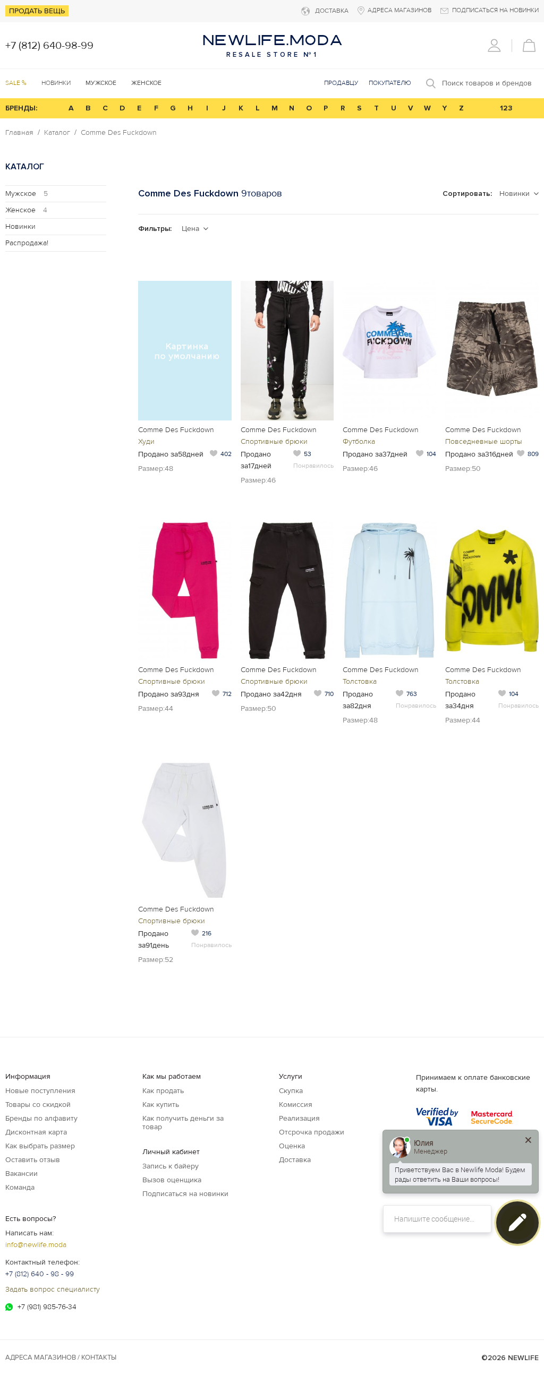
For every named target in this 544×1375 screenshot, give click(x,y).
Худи (146, 441)
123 (506, 108)
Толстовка (360, 681)
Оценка (292, 1145)
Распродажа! (26, 242)
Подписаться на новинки (185, 1193)
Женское (26, 209)
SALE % (16, 83)
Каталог (57, 132)
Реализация (299, 1118)
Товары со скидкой (38, 1104)
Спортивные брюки (274, 441)
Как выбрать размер (40, 1145)
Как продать (163, 1090)
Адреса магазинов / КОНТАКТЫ (60, 1357)
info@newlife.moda (35, 1244)
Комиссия (295, 1104)
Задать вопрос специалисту (52, 1289)
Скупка (291, 1090)
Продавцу (341, 83)
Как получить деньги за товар (183, 1122)
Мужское (26, 193)
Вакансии (21, 1173)
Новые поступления (40, 1090)
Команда (20, 1187)
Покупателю (390, 83)
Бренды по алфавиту (41, 1118)
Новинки (56, 83)
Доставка (295, 1159)
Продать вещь (37, 10)
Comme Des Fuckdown (119, 132)
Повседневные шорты (483, 441)
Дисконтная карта (36, 1132)
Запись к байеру (170, 1166)
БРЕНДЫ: (21, 108)
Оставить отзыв (32, 1159)
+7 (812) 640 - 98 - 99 (39, 1273)
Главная (19, 132)
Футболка (359, 441)
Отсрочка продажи (311, 1132)
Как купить (160, 1104)
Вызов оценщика (171, 1179)
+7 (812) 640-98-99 (49, 45)
